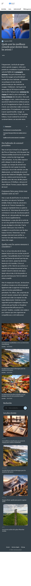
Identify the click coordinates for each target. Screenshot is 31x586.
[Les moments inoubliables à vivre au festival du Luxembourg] (15, 332)
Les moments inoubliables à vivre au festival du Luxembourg (15, 343)
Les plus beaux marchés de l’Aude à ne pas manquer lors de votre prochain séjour (13, 395)
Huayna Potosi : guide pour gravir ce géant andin (14, 500)
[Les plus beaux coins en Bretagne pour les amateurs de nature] (15, 358)
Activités (4, 346)
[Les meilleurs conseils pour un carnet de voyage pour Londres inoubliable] (15, 426)
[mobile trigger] (3, 3)
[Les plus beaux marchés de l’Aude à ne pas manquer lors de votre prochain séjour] (15, 384)
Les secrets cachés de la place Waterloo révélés (13, 530)
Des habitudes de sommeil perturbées (12, 130)
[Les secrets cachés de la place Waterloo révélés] (15, 514)
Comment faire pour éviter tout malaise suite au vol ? (14, 133)
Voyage (4, 438)
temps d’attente (7, 97)
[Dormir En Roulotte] (11, 3)
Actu (3, 55)
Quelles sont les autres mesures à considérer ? (14, 137)
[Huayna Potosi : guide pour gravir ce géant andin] (15, 485)
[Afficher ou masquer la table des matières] (19, 127)
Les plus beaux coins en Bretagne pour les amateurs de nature (13, 369)
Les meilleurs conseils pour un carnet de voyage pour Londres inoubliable (13, 441)
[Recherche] (28, 3)
